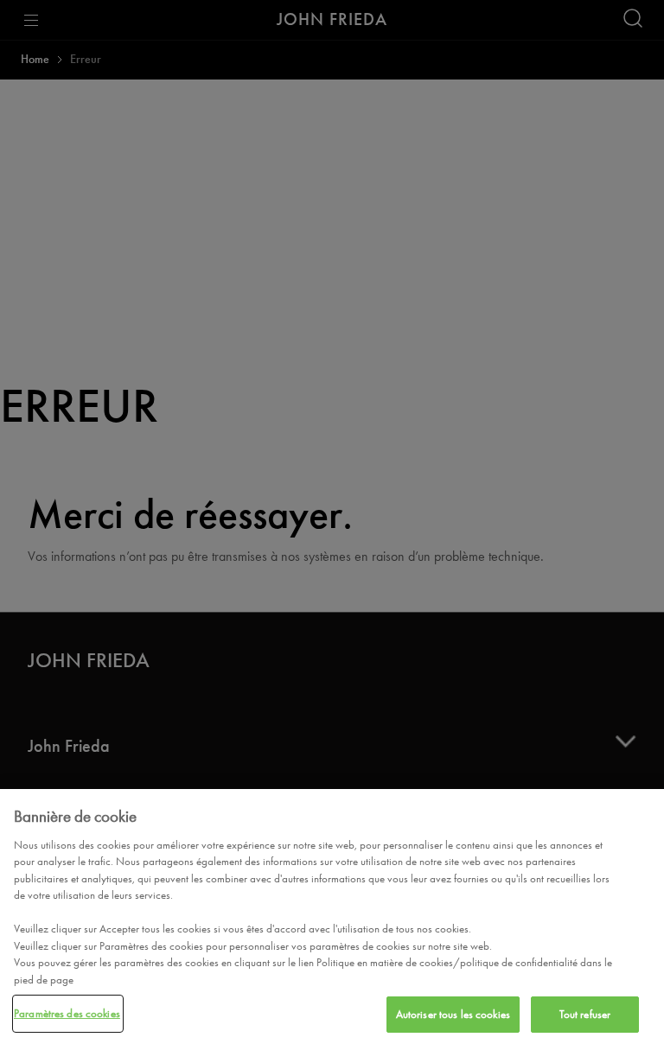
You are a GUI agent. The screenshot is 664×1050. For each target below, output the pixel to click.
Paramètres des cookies (67, 1013)
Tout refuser (585, 1014)
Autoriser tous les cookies (453, 1014)
